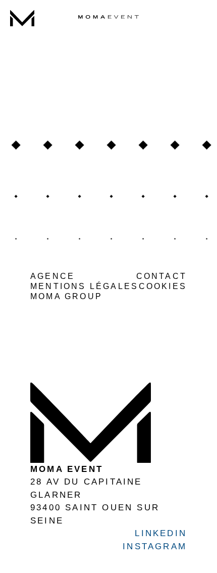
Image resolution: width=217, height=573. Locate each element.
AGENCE (22, 49)
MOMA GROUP (66, 296)
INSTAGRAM (92, 25)
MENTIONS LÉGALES (84, 286)
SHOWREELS (22, 59)
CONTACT (161, 276)
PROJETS (22, 39)
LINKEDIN (126, 25)
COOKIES (163, 286)
